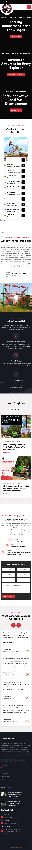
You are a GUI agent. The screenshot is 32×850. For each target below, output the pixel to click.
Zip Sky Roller (11, 203)
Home (4, 771)
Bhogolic (19, 847)
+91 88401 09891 (19, 541)
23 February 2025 (9, 483)
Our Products (6, 776)
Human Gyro (11, 170)
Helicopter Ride (11, 175)
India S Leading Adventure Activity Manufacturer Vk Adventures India (14, 446)
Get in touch (7, 596)
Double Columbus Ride (14, 187)
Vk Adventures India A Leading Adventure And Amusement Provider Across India (16, 488)
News (18, 441)
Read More (6, 452)
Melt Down (10, 164)
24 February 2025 (9, 441)
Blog (3, 779)
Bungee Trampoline (13, 209)
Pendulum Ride (11, 159)
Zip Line (9, 198)
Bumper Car (10, 214)
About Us (5, 773)
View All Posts (16, 409)
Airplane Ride (11, 192)
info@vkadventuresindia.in (19, 546)
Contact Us (5, 782)
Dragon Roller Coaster (14, 181)
